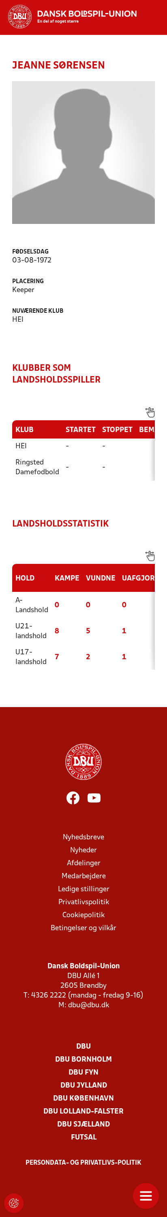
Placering (28, 281)
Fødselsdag (30, 252)
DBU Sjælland (83, 1124)
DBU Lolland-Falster (83, 1111)
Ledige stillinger (83, 889)
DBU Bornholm (83, 1059)
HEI (21, 446)
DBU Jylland (83, 1085)
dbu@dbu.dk (88, 1005)
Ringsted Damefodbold (37, 467)
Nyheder (83, 850)
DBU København (83, 1098)
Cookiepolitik (83, 915)
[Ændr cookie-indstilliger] (14, 1203)
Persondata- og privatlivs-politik (83, 1163)
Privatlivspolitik (83, 902)
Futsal (83, 1137)
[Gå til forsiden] (68, 16)
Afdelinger (84, 863)
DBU (83, 1046)
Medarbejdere (84, 876)
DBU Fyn (83, 1072)
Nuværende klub (37, 311)
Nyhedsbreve (83, 837)
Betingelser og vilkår (83, 928)
